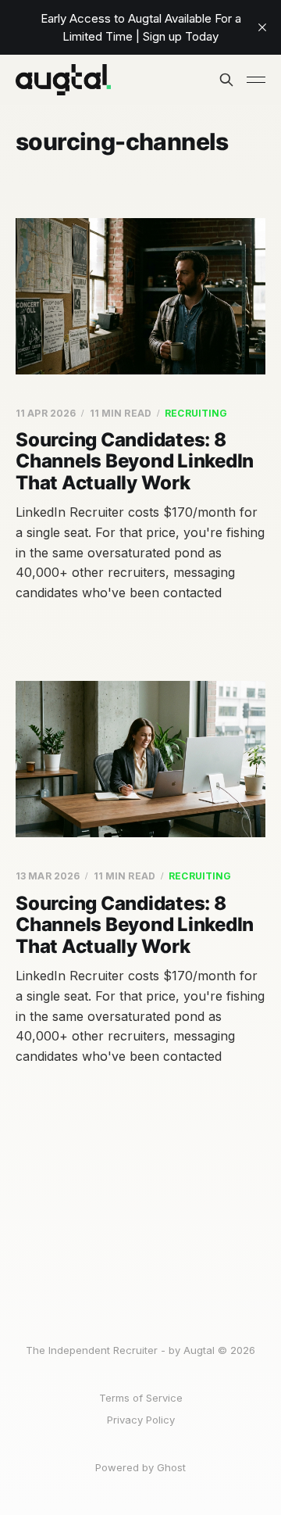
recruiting (196, 413)
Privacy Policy (141, 1419)
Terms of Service (141, 1397)
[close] (262, 27)
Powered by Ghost (140, 1467)
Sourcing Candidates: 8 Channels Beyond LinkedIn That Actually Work (135, 461)
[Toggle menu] (256, 79)
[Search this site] (226, 79)
